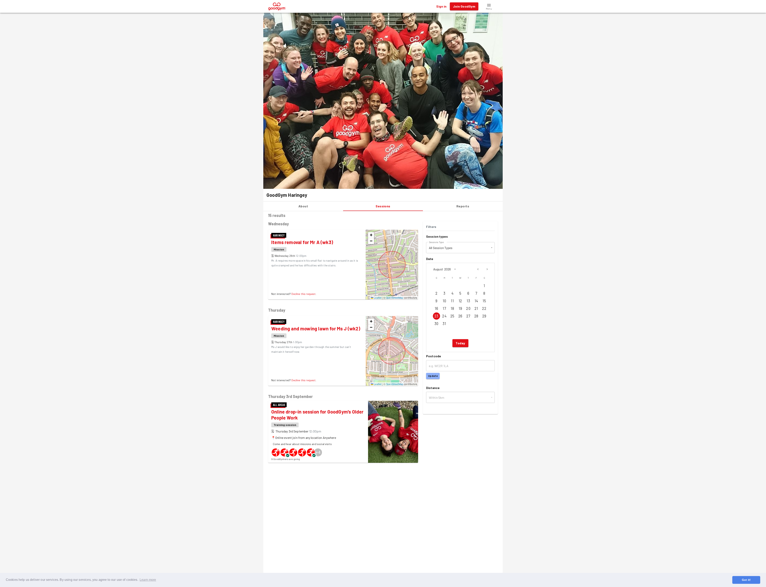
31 (444, 323)
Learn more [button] (148, 579)
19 (460, 308)
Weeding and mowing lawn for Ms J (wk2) (315, 328)
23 (436, 316)
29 (484, 316)
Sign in (441, 6)
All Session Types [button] (441, 248)
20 (468, 308)
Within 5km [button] (436, 397)
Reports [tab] (462, 206)
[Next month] (487, 269)
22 (484, 308)
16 (436, 308)
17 (444, 308)
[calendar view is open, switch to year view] (455, 269)
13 (468, 301)
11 (452, 301)
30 (436, 323)
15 (484, 301)
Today (460, 343)
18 (452, 308)
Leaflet (377, 297)
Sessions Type (436, 242)
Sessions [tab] (383, 206)
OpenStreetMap (394, 297)
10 (444, 301)
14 (476, 301)
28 (476, 316)
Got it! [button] (746, 579)
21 (476, 308)
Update (433, 375)
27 (468, 316)
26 (460, 316)
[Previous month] (478, 269)
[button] (489, 6)
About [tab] (303, 206)
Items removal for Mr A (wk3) (302, 242)
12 (460, 301)
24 (444, 316)
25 (452, 316)
